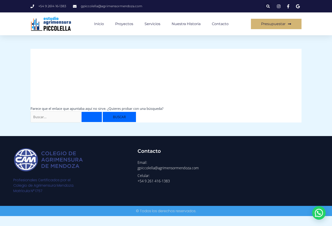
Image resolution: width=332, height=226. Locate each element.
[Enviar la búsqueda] (92, 117)
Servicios (152, 24)
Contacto (220, 24)
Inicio (99, 24)
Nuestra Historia (186, 24)
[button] (268, 6)
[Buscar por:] (66, 117)
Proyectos (124, 24)
